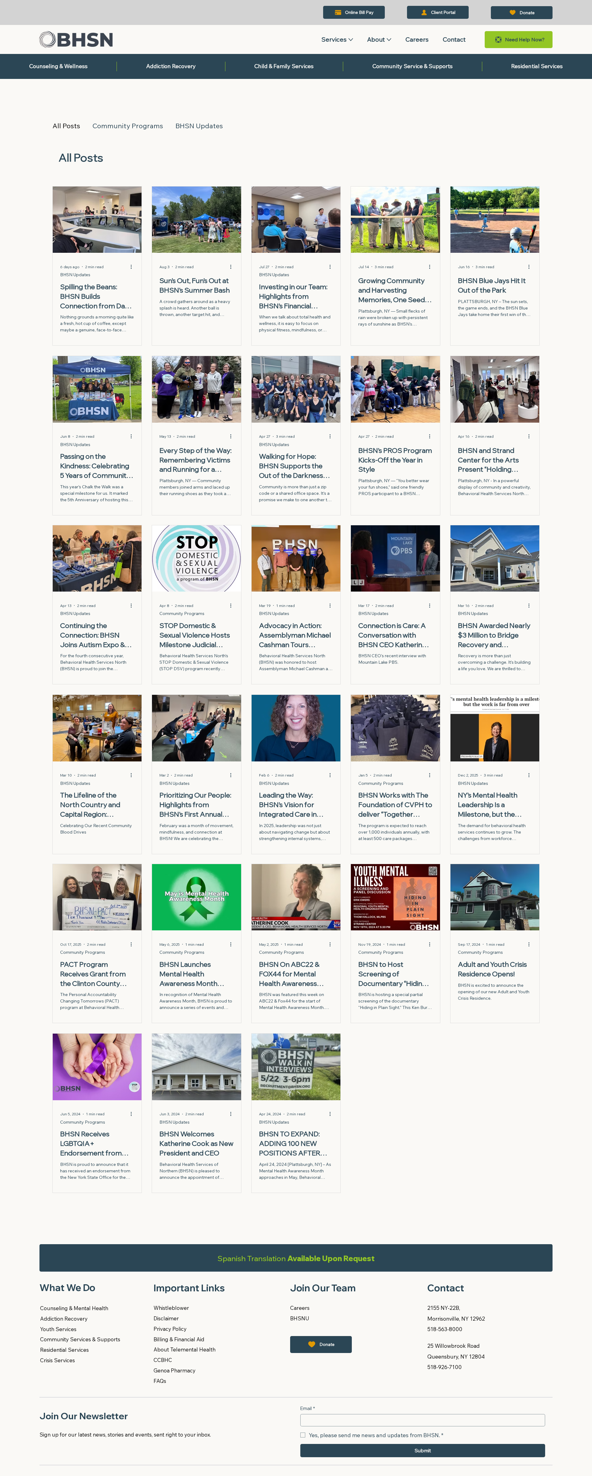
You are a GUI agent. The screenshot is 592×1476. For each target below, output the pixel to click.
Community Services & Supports (80, 1339)
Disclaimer (166, 1318)
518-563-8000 (444, 1329)
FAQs (160, 1381)
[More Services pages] (350, 39)
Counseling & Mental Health (74, 1308)
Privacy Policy (170, 1329)
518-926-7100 (444, 1367)
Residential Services (64, 1350)
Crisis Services (57, 1360)
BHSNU (299, 1318)
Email (307, 1408)
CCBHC (163, 1360)
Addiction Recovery (64, 1318)
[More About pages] (389, 39)
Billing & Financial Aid (179, 1339)
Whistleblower (171, 1308)
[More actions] (133, 267)
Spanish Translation (296, 1258)
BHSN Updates (199, 126)
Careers (300, 1308)
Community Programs (127, 126)
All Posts (66, 126)
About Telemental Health (185, 1349)
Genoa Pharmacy (174, 1370)
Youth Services (59, 1329)
